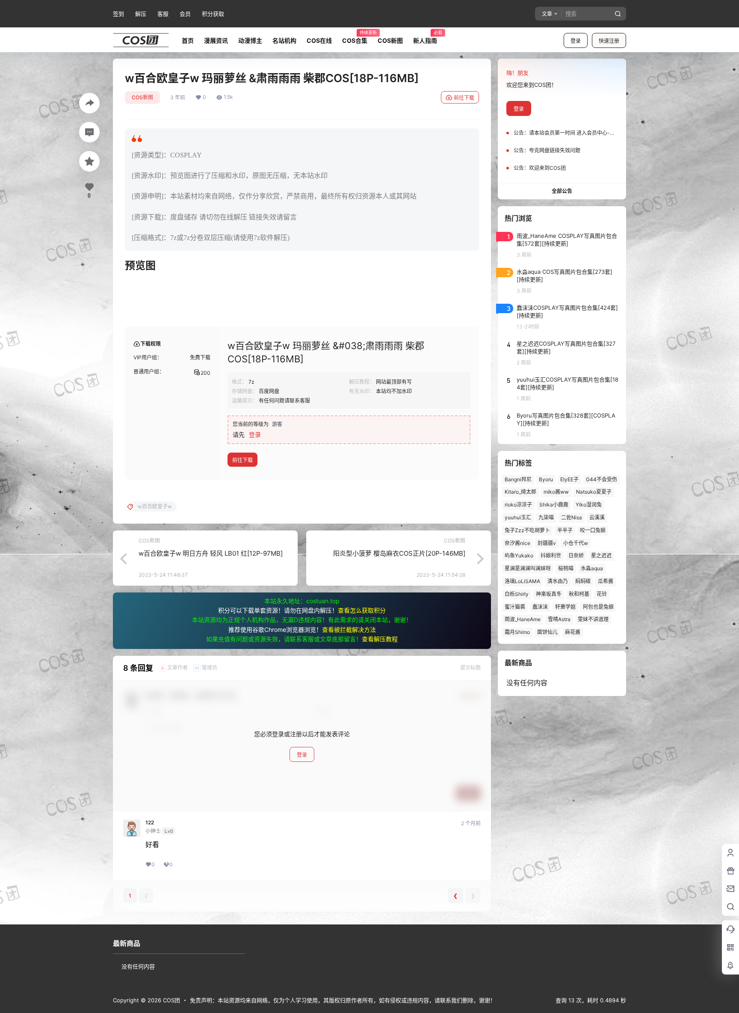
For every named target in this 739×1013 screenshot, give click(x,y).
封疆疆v (547, 543)
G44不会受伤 (601, 479)
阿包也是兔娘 (598, 607)
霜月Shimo (517, 632)
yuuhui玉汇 (518, 517)
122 (149, 822)
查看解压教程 (380, 639)
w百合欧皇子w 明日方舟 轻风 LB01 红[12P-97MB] (211, 553)
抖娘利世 (551, 555)
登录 (576, 41)
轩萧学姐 (565, 607)
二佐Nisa (571, 517)
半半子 (565, 530)
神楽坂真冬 (549, 594)
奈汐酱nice (517, 543)
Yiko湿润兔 (589, 504)
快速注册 (609, 41)
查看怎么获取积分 (362, 610)
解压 (140, 13)
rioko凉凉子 (518, 504)
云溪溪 (597, 517)
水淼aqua (592, 568)
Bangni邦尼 (518, 479)
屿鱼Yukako (519, 555)
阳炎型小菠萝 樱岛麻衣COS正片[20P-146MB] (399, 553)
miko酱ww (556, 492)
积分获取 (213, 13)
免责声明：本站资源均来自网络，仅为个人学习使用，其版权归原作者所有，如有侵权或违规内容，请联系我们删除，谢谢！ (343, 1000)
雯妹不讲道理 (593, 619)
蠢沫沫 (540, 607)
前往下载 (464, 98)
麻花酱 (572, 632)
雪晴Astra (559, 619)
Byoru (546, 479)
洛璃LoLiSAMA (522, 581)
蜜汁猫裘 (515, 607)
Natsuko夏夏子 (594, 492)
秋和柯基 (579, 594)
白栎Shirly (517, 594)
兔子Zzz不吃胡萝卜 (527, 530)
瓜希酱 (605, 581)
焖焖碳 (583, 581)
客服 (162, 13)
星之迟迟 (601, 555)
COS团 (170, 1000)
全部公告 (562, 191)
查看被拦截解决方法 (349, 629)
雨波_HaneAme (523, 619)
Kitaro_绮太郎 (520, 492)
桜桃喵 (565, 568)
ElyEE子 (569, 479)
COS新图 (142, 97)
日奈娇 (576, 555)
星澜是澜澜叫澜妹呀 (528, 568)
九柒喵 (546, 517)
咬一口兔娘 (593, 530)
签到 (118, 13)
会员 (185, 13)
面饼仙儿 (547, 632)
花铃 (602, 594)
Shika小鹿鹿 (553, 504)
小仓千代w (575, 543)
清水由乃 (557, 581)
